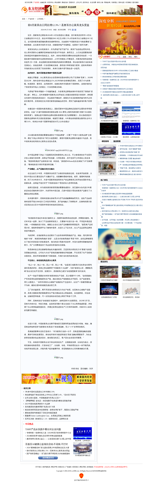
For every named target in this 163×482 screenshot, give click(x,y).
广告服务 (68, 467)
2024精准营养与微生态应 (109, 121)
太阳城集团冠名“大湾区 (109, 297)
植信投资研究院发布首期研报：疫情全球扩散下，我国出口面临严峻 (51, 410)
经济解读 (128, 2)
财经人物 (100, 2)
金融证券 (43, 2)
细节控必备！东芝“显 (107, 174)
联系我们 (76, 467)
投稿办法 (61, 467)
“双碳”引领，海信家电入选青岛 (130, 168)
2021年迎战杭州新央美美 (131, 280)
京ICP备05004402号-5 (81, 480)
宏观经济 (72, 2)
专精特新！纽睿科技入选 (131, 121)
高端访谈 (65, 2)
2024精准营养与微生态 (82, 455)
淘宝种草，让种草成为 (82, 440)
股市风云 (86, 2)
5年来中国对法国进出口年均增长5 (131, 146)
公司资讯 (40, 19)
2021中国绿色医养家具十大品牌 (37, 404)
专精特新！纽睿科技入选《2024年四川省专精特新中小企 (49, 433)
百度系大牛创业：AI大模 (109, 137)
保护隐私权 (46, 467)
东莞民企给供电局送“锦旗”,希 (130, 152)
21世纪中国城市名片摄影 (109, 280)
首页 (23, 19)
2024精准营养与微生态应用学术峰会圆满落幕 (44, 436)
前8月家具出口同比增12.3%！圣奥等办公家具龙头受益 (48, 451)
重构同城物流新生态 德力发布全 (130, 174)
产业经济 (31, 19)
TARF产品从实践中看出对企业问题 (43, 429)
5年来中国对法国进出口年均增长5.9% (40, 392)
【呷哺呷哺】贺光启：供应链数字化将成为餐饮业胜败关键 (48, 401)
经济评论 (50, 2)
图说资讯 (104, 262)
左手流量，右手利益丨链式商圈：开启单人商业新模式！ (121, 220)
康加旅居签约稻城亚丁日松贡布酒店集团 (41, 413)
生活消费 (93, 2)
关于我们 (38, 467)
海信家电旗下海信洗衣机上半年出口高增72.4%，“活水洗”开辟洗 (50, 395)
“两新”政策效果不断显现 (110, 86)
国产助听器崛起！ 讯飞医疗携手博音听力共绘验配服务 (48, 454)
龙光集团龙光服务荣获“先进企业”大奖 (40, 407)
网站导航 (83, 467)
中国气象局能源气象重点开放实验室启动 (116, 74)
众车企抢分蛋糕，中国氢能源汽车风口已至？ (43, 398)
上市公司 (79, 2)
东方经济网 (28, 2)
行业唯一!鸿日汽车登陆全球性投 (131, 162)
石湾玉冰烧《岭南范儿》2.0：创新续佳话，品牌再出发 (46, 419)
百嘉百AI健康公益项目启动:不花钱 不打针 (46, 444)
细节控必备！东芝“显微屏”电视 (130, 149)
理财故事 (107, 2)
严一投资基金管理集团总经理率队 (131, 165)
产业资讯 (36, 2)
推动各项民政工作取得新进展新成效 (114, 77)
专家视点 (114, 2)
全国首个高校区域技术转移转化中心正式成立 (117, 89)
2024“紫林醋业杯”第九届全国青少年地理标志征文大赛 (48, 448)
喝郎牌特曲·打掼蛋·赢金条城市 (130, 158)
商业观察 (58, 2)
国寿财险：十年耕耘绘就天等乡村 (131, 155)
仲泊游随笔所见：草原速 (131, 297)
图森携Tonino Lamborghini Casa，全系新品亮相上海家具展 (48, 416)
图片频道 (135, 2)
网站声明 (54, 467)
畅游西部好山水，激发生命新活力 (131, 171)
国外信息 (121, 2)
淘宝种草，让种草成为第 (131, 137)
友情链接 (90, 467)
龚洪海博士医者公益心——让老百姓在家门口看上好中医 (49, 439)
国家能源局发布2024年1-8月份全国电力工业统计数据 (120, 71)
